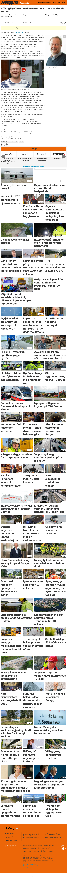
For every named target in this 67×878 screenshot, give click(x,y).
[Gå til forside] (9, 3)
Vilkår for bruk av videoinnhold (30, 864)
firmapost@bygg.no (56, 837)
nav (17, 141)
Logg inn (54, 2)
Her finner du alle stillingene (33, 166)
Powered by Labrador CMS (33, 876)
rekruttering (4, 141)
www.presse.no (35, 852)
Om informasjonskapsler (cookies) (31, 866)
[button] (3, 156)
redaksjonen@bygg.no (33, 837)
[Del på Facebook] (61, 23)
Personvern (26, 867)
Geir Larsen (57, 834)
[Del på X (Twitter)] (63, 23)
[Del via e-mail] (65, 23)
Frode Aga (36, 833)
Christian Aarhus (35, 834)
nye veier (12, 141)
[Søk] (59, 3)
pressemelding (20, 32)
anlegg (21, 141)
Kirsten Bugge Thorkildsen (57, 833)
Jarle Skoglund (32, 836)
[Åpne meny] (63, 3)
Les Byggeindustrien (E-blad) (44, 2)
